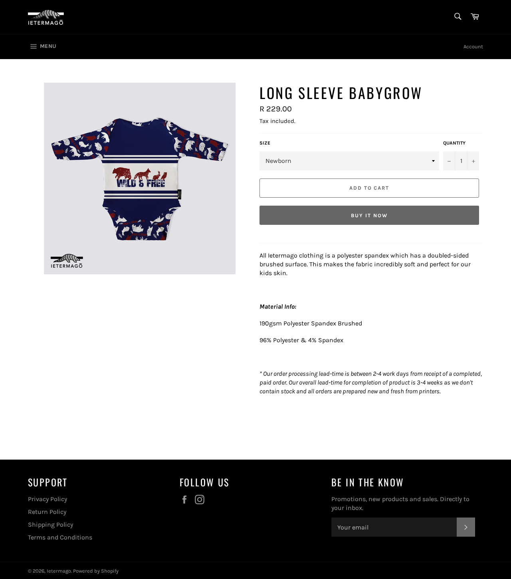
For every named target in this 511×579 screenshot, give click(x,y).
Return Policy (47, 512)
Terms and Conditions (60, 537)
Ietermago (59, 571)
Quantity (454, 143)
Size (264, 143)
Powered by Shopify (96, 571)
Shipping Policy (50, 524)
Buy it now (369, 215)
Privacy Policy (47, 499)
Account (473, 47)
